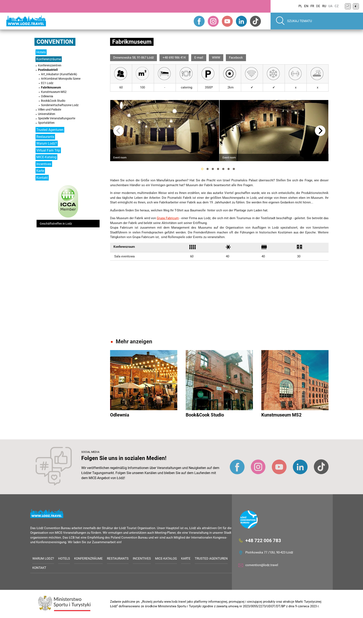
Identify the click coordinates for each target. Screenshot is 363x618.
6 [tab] (229, 169)
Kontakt (42, 178)
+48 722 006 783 (263, 540)
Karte (40, 171)
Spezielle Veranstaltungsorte (56, 118)
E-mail (198, 57)
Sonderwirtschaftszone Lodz (60, 105)
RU (324, 6)
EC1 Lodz (47, 83)
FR (312, 6)
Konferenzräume (48, 59)
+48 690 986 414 (174, 57)
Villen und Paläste (49, 109)
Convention (55, 41)
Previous (118, 130)
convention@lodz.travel (261, 565)
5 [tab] (223, 169)
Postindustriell (48, 69)
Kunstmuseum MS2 (54, 92)
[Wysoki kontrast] (356, 6)
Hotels (41, 52)
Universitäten (46, 114)
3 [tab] (213, 169)
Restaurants (45, 137)
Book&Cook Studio (53, 100)
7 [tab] (234, 169)
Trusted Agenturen (49, 130)
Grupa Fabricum (168, 218)
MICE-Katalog (46, 157)
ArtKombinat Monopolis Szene (60, 78)
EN (306, 6)
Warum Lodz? (46, 143)
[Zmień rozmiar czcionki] (348, 6)
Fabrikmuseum (51, 87)
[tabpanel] (164, 130)
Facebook (236, 57)
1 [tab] (202, 169)
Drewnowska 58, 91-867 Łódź (133, 57)
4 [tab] (218, 169)
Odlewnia (47, 96)
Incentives (43, 164)
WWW (216, 57)
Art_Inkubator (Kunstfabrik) (59, 74)
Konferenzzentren (49, 65)
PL (300, 6)
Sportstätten (46, 122)
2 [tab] (207, 169)
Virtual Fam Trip (48, 150)
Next (320, 130)
